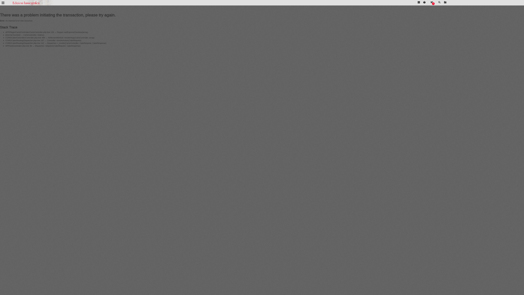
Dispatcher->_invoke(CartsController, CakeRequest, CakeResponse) (76, 43)
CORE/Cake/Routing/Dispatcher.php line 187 (24, 40)
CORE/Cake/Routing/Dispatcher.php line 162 (24, 43)
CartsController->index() (33, 35)
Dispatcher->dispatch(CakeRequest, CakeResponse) (58, 46)
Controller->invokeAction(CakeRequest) (64, 40)
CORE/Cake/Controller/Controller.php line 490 (25, 37)
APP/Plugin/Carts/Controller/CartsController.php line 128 (29, 32)
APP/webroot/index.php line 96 (18, 46)
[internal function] (12, 35)
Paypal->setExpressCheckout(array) (72, 32)
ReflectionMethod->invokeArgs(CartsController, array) (71, 37)
